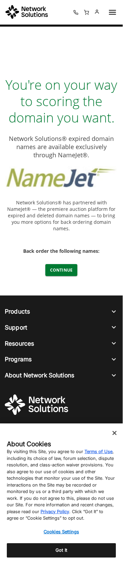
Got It (61, 550)
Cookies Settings (61, 531)
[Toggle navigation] (111, 12)
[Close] (114, 432)
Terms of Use (98, 451)
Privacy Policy (55, 511)
